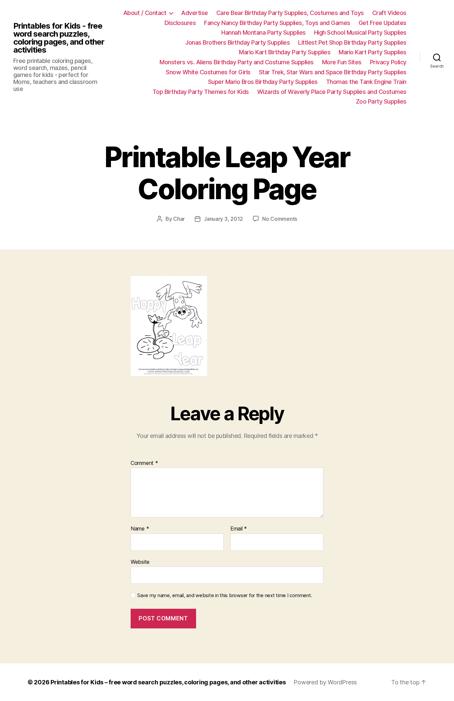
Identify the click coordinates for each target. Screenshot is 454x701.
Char (179, 218)
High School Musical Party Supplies (360, 32)
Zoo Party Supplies (381, 101)
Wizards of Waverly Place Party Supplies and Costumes (331, 91)
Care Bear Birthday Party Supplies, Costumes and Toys (290, 12)
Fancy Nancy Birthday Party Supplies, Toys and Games (277, 22)
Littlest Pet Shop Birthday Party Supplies (352, 42)
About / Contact (145, 12)
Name (140, 529)
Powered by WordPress (325, 682)
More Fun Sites (342, 62)
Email (238, 529)
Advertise (194, 12)
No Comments (279, 218)
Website (140, 561)
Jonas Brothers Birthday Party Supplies (237, 42)
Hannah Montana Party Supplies (263, 32)
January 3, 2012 (223, 218)
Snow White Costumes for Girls (208, 72)
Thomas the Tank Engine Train (366, 81)
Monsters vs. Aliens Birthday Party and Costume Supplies (237, 62)
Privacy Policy (388, 62)
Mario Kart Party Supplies (372, 52)
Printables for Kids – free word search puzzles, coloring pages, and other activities (168, 682)
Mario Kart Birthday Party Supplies (284, 52)
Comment (144, 463)
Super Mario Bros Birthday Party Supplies (263, 81)
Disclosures (180, 22)
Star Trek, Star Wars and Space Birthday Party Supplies (332, 72)
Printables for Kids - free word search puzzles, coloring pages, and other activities (58, 38)
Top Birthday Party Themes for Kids (201, 91)
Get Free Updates (382, 22)
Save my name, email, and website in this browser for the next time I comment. (224, 595)
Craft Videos (389, 12)
